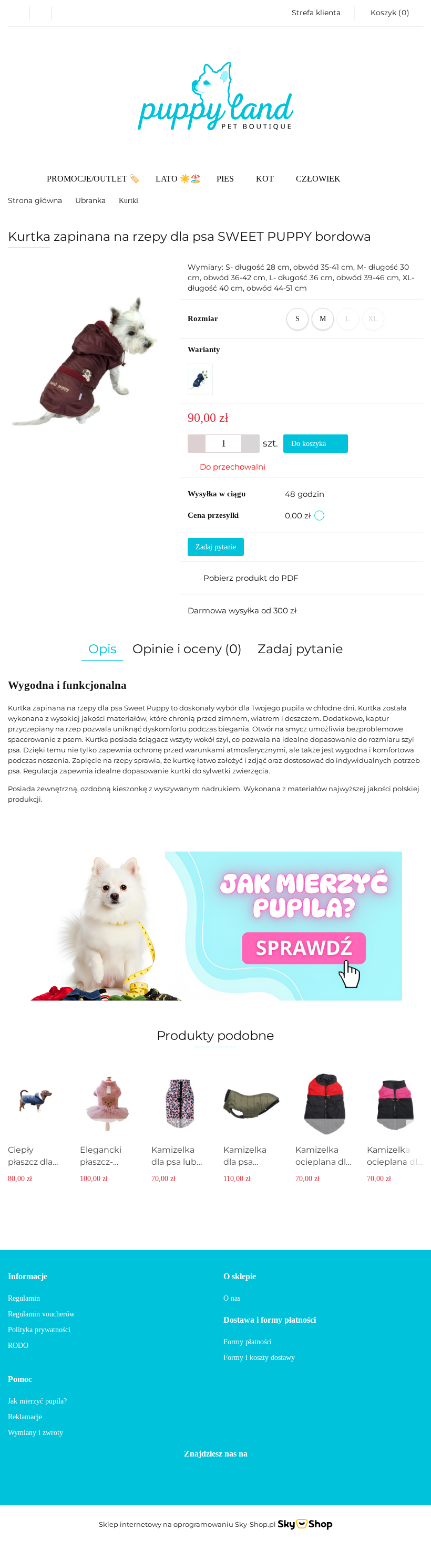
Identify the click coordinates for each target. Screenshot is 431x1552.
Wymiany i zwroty (35, 1433)
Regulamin (24, 1298)
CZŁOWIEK (318, 178)
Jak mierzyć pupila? (37, 1401)
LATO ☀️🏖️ (178, 178)
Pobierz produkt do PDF (251, 578)
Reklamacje (25, 1417)
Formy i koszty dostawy (259, 1358)
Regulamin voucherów (41, 1314)
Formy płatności (247, 1342)
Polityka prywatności (39, 1330)
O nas (231, 1298)
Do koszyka (309, 444)
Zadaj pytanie (216, 547)
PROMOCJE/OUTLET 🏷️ (93, 178)
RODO (18, 1345)
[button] (388, 13)
